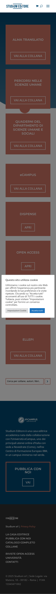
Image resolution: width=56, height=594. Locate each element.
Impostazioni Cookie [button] (16, 310)
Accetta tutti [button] (37, 310)
